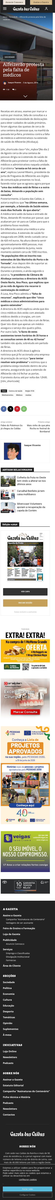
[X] (10, 409)
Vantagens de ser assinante (19, 922)
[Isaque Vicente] (5, 82)
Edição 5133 (29, 391)
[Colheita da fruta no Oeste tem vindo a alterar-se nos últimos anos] (8, 481)
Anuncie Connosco (15, 943)
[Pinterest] (17, 409)
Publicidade (10, 940)
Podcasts (8, 1063)
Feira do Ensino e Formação (19, 928)
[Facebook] (4, 409)
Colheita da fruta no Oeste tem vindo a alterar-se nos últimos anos (31, 481)
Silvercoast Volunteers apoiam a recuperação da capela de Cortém (31, 507)
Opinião (7, 1023)
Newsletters (10, 1057)
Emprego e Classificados (18, 953)
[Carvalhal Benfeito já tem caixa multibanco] (8, 494)
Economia (9, 994)
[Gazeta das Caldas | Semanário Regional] (26, 9)
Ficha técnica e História (16, 1097)
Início (5, 17)
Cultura (7, 999)
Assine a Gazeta (12, 915)
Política (7, 988)
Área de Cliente (12, 965)
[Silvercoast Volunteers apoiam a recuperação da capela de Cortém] (8, 507)
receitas (28, 395)
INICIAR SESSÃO (25, 603)
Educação (8, 1005)
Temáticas (9, 1017)
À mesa (7, 1034)
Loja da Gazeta (11, 934)
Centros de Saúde (15, 391)
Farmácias (11, 960)
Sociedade (13, 17)
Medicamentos (7, 395)
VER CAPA (25, 591)
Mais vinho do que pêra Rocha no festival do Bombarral (38, 428)
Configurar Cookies (27, 1195)
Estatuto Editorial (13, 1085)
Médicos (19, 395)
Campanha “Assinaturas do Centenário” (25, 919)
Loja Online (9, 1051)
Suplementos (10, 1029)
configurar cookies (28, 1179)
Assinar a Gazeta (13, 1079)
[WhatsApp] (24, 409)
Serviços (7, 949)
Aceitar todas (27, 1189)
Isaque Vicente (14, 82)
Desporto (8, 1011)
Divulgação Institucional (17, 956)
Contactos (9, 1114)
